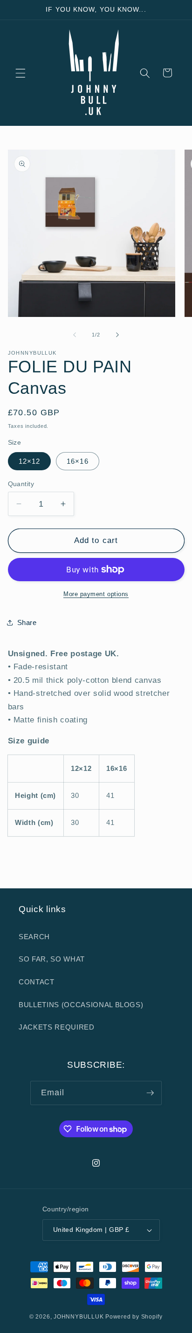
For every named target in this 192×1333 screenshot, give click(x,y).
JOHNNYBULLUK (78, 1316)
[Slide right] (117, 334)
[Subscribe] (150, 1093)
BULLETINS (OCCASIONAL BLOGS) (81, 1005)
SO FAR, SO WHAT (52, 959)
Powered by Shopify (134, 1316)
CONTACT (37, 982)
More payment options (96, 594)
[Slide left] (74, 334)
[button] (20, 73)
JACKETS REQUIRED (57, 1027)
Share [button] (27, 622)
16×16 (78, 461)
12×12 (30, 461)
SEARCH (34, 937)
